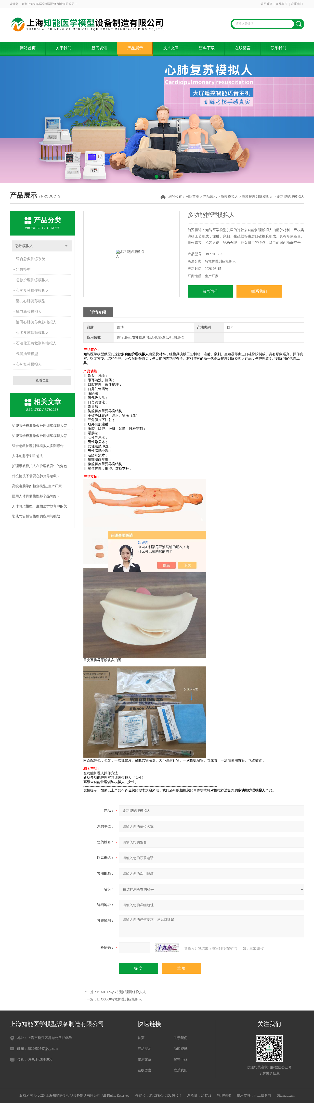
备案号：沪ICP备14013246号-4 (158, 1095)
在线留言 (282, 4)
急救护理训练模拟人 (257, 196)
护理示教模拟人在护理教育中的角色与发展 (42, 466)
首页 (141, 1038)
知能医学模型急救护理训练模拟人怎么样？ (42, 426)
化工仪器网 (262, 1095)
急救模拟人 (229, 196)
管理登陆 (224, 1095)
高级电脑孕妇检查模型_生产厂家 (37, 486)
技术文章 (171, 48)
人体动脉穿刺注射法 (27, 456)
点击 (66, 245)
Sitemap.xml (286, 1095)
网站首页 (28, 48)
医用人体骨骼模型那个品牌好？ (36, 496)
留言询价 (210, 291)
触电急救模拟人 (29, 312)
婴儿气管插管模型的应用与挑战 (36, 516)
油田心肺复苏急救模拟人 (36, 322)
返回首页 (266, 4)
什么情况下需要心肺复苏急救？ (36, 476)
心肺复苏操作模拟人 (32, 290)
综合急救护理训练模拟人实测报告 (38, 446)
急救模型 (23, 269)
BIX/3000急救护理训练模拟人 (119, 999)
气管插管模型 (27, 354)
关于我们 (63, 48)
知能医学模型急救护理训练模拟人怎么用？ (42, 436)
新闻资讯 (99, 48)
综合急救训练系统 (30, 259)
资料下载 (207, 48)
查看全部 (42, 380)
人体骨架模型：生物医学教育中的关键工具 (42, 506)
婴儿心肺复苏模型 (30, 301)
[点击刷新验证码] (167, 948)
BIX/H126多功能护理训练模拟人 (121, 992)
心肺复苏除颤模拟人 (32, 333)
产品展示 (135, 48)
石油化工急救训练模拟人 (36, 343)
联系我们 (297, 4)
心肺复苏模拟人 (29, 364)
